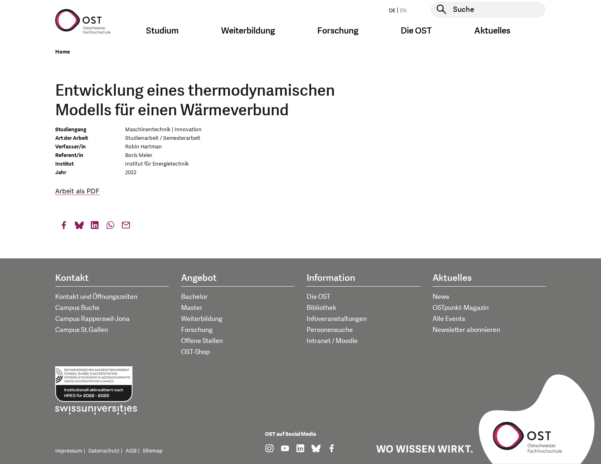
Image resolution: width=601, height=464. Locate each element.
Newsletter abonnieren (466, 329)
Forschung (197, 329)
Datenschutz (103, 451)
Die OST (318, 296)
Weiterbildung (201, 318)
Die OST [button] (416, 31)
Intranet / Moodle (332, 340)
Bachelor (194, 296)
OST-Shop (195, 351)
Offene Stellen (202, 340)
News (441, 296)
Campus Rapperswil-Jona (92, 318)
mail (125, 227)
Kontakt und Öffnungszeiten (96, 296)
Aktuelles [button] (492, 31)
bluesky (79, 227)
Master (191, 307)
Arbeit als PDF (77, 191)
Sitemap (153, 451)
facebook (63, 227)
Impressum (68, 451)
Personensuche (330, 329)
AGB (131, 451)
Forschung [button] (338, 31)
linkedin (94, 227)
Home (62, 52)
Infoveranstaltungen (337, 318)
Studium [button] (162, 31)
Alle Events (449, 318)
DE (392, 10)
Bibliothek (321, 307)
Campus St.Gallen (81, 329)
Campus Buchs (77, 307)
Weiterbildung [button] (248, 31)
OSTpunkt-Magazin (461, 307)
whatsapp (110, 227)
